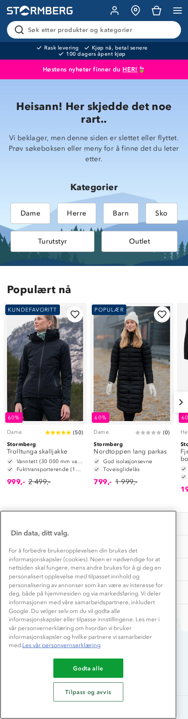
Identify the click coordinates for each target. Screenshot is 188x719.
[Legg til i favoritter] (75, 314)
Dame (31, 213)
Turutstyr (52, 241)
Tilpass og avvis (88, 691)
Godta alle (88, 668)
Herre (76, 213)
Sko (161, 213)
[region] (88, 614)
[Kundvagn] (156, 10)
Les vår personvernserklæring (61, 645)
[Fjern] (169, 30)
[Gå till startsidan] (40, 11)
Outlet (139, 241)
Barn (121, 213)
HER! (130, 69)
